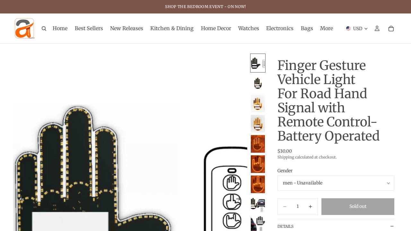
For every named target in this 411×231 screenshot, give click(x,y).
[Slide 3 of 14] (258, 103)
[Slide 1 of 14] (258, 63)
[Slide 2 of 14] (258, 83)
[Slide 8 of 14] (258, 204)
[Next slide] (240, 200)
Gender (285, 171)
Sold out (357, 206)
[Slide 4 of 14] (258, 124)
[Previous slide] (20, 200)
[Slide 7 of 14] (258, 184)
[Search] (44, 28)
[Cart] (391, 28)
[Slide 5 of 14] (258, 144)
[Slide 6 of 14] (258, 164)
